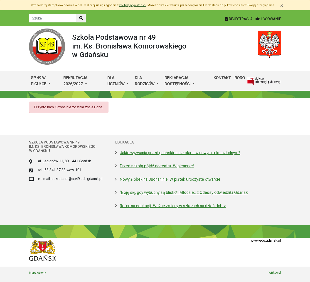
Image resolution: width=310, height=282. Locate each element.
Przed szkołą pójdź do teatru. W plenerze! (157, 166)
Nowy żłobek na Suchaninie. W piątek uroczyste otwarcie (170, 179)
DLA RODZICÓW (145, 80)
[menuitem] (45, 81)
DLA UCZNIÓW (116, 80)
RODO (239, 77)
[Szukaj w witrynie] (81, 18)
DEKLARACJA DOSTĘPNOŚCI (178, 80)
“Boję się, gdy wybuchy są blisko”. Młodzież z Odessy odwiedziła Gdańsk (184, 192)
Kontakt (222, 77)
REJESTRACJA (240, 19)
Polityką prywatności (132, 5)
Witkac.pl (274, 272)
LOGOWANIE (270, 19)
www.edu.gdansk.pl (266, 240)
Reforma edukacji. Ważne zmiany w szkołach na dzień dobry (173, 206)
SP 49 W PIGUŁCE (39, 80)
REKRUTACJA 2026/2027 (75, 80)
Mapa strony (37, 272)
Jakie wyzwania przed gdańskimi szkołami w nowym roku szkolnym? (180, 153)
